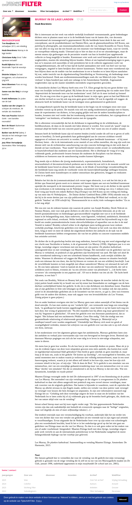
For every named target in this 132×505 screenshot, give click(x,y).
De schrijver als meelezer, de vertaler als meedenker (13, 108)
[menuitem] (9, 9)
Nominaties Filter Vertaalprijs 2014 (14, 145)
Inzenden (32, 11)
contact (12, 470)
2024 (4, 484)
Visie (26, 480)
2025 (4, 480)
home (4, 470)
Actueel (115, 484)
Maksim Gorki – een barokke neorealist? (13, 118)
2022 (4, 491)
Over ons (7, 11)
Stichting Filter (30, 487)
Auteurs (93, 484)
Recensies (116, 491)
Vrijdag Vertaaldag (119, 480)
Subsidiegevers (30, 491)
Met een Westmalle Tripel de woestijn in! (14, 67)
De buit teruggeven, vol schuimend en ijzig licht (14, 77)
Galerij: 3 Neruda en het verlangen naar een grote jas (14, 135)
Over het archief (96, 480)
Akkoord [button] (123, 499)
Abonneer (19, 11)
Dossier (115, 487)
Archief (66, 11)
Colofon (27, 484)
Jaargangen (7, 475)
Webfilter (77, 11)
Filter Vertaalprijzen (49, 11)
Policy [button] (39, 501)
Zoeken (123, 10)
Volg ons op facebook (121, 2)
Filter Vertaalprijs (97, 491)
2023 (4, 487)
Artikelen (93, 487)
